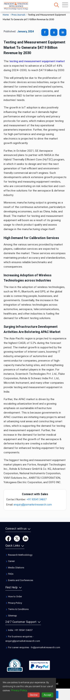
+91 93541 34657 (36, 499)
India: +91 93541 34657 (20, 630)
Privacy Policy (15, 603)
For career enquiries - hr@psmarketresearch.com (34, 647)
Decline (34, 695)
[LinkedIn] (25, 538)
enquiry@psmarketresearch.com (33, 504)
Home (6, 15)
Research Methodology (20, 555)
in (63, 32)
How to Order (15, 596)
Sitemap (12, 615)
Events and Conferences (20, 580)
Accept (47, 695)
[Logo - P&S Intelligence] (20, 6)
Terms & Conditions (18, 609)
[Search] (56, 5)
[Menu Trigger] (65, 5)
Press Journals (18, 15)
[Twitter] (17, 538)
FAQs (10, 573)
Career (11, 561)
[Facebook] (8, 538)
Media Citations (16, 567)
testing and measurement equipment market (37, 61)
